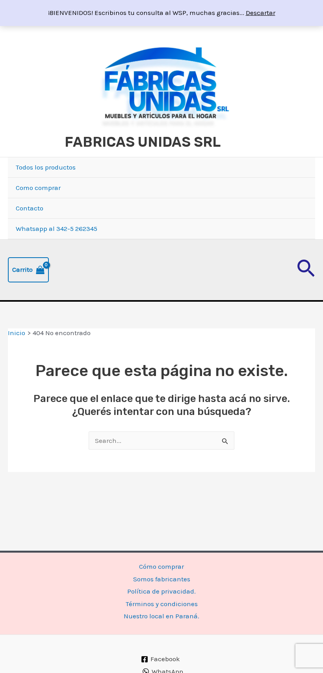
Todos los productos (46, 167)
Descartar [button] (260, 13)
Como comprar (38, 188)
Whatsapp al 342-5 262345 (56, 228)
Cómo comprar (161, 566)
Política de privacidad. (161, 591)
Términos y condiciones (162, 604)
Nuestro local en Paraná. (161, 616)
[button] (306, 270)
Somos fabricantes (161, 579)
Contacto (29, 208)
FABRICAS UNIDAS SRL (143, 142)
